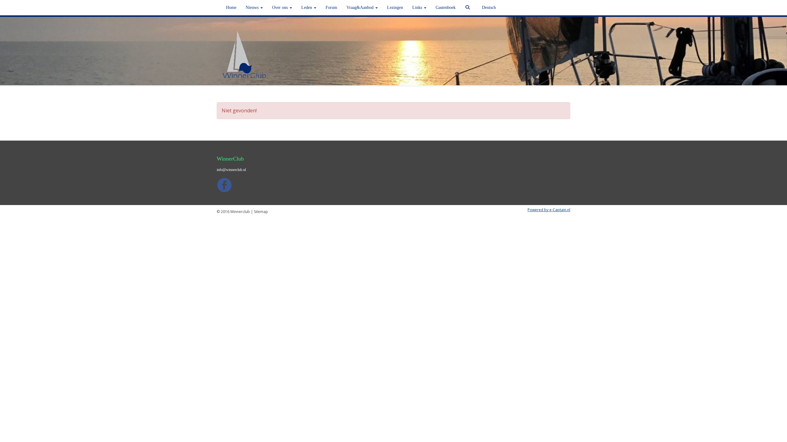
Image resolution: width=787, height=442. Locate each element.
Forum (331, 7)
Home (231, 7)
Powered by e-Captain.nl (549, 209)
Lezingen (395, 7)
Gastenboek (446, 7)
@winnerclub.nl (231, 170)
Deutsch (489, 7)
